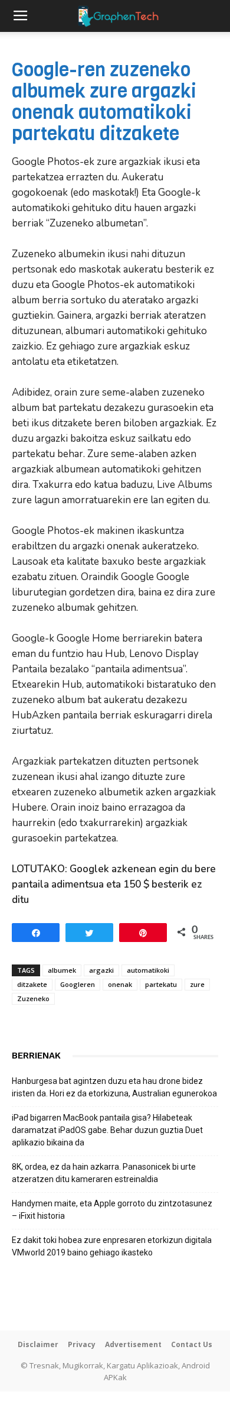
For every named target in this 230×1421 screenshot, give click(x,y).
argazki (101, 970)
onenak (120, 984)
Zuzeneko (33, 998)
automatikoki (148, 970)
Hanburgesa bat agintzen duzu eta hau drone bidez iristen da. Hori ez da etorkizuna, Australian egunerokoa (114, 1087)
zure (197, 984)
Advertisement (133, 1344)
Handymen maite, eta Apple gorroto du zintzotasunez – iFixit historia (112, 1210)
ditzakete (32, 984)
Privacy (82, 1344)
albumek (62, 970)
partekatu (161, 984)
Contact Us (191, 1344)
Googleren (77, 984)
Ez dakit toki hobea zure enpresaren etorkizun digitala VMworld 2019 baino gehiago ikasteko (112, 1246)
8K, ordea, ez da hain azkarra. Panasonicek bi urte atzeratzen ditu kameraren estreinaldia (104, 1173)
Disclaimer (38, 1344)
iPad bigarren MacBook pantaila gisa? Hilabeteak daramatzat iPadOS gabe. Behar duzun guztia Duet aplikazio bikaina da (107, 1130)
